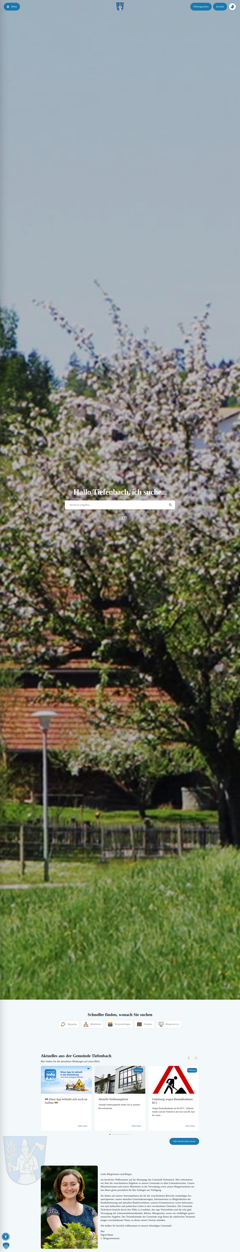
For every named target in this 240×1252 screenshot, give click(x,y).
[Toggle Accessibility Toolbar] (5, 1236)
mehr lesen (82, 1126)
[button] (120, 519)
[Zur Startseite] (120, 6)
